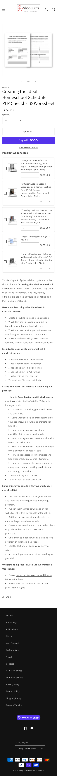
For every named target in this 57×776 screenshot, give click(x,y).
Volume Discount (14, 677)
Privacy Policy (12, 684)
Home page (11, 622)
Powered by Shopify (36, 770)
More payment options (28, 147)
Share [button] (8, 596)
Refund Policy (13, 691)
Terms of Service (14, 705)
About (9, 657)
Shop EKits (23, 770)
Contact (10, 663)
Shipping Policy (13, 698)
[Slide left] (22, 81)
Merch (9, 636)
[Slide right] (35, 81)
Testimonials (12, 650)
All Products (12, 629)
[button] (3, 9)
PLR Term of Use (14, 670)
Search (9, 615)
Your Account (12, 643)
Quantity (6, 114)
